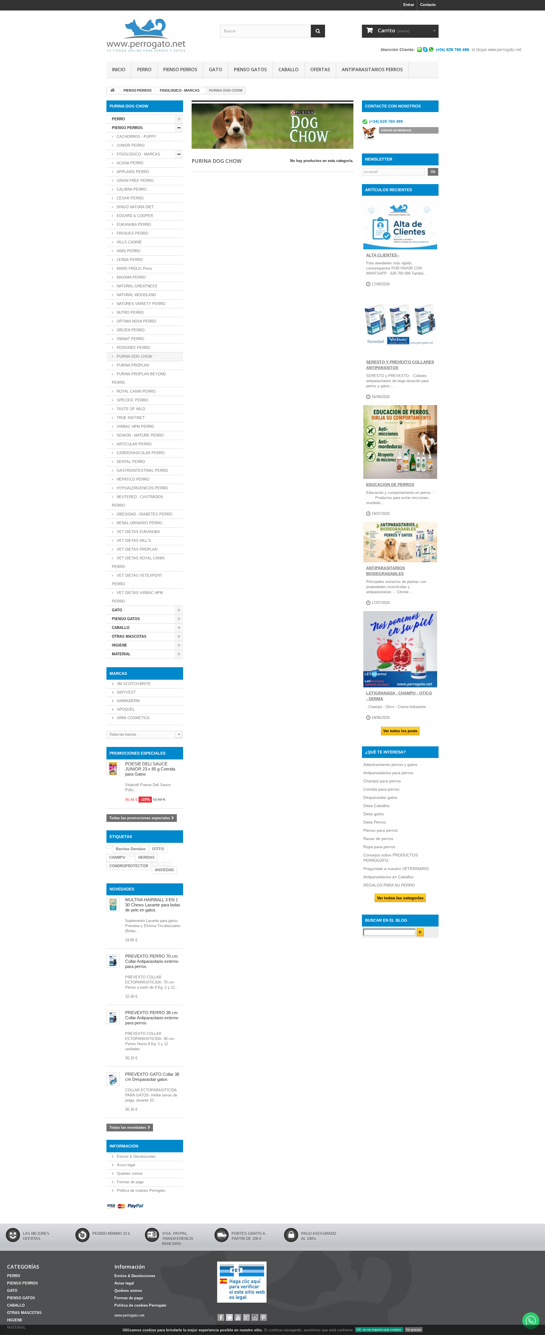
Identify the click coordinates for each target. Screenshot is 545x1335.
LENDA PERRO (129, 260)
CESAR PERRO (130, 198)
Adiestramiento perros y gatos (390, 764)
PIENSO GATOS (250, 69)
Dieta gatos (373, 814)
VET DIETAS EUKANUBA (138, 532)
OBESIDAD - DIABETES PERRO (144, 514)
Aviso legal (125, 1165)
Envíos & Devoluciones (136, 1156)
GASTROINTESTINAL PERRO (142, 470)
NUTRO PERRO (130, 312)
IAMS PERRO (128, 251)
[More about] (109, 846)
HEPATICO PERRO (132, 479)
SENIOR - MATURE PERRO (140, 435)
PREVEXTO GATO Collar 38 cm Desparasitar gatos (152, 1077)
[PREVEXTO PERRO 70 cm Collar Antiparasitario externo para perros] (113, 961)
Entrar (408, 5)
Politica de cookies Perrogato (140, 1190)
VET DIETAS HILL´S (133, 540)
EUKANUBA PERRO (133, 224)
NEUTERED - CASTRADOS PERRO (137, 501)
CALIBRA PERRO (131, 189)
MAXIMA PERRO (131, 277)
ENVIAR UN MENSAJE (396, 130)
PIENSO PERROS (180, 69)
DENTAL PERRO (130, 462)
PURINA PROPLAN (132, 365)
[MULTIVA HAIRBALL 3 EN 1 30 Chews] (113, 904)
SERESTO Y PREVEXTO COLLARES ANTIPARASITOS (400, 365)
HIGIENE (119, 645)
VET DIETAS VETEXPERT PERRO (137, 579)
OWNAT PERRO (130, 339)
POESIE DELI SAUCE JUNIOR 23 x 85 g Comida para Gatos (150, 768)
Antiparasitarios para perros (388, 772)
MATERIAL (121, 654)
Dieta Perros (374, 822)
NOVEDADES (122, 889)
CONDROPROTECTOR (128, 866)
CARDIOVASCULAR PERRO (140, 453)
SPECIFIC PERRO (132, 400)
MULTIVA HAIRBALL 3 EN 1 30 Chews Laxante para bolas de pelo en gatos (152, 904)
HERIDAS (146, 857)
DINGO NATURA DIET (135, 207)
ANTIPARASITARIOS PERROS (372, 69)
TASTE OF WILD (130, 409)
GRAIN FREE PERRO (135, 180)
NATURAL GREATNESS (136, 286)
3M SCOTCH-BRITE (133, 684)
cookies (149, 1330)
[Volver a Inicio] (112, 90)
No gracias (413, 1329)
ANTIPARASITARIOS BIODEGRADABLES (385, 571)
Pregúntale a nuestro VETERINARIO (396, 868)
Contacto (428, 5)
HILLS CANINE (129, 242)
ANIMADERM (128, 701)
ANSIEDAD (164, 870)
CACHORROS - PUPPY (136, 136)
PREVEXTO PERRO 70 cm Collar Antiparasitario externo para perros (151, 961)
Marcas (118, 673)
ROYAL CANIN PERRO (136, 391)
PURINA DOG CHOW (134, 356)
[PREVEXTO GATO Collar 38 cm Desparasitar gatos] (113, 1079)
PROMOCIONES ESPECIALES (137, 753)
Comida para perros (381, 789)
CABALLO (288, 69)
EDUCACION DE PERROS (390, 484)
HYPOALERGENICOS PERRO (142, 488)
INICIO (118, 69)
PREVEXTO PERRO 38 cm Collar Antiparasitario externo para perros (151, 1017)
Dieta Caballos (376, 805)
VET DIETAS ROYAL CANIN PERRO (138, 562)
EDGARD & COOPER (134, 216)
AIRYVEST (126, 692)
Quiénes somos (129, 1173)
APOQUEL (125, 709)
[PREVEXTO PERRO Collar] (113, 1017)
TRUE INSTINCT (130, 418)
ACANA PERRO (129, 163)
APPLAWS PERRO (132, 172)
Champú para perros (382, 781)
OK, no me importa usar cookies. (379, 1329)
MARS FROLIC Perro (134, 268)
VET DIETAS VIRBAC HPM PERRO (137, 597)
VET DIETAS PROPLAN (136, 549)
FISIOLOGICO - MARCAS (138, 154)
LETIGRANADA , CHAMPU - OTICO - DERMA (399, 696)
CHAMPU (117, 857)
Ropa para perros (379, 847)
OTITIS (158, 849)
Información (124, 1146)
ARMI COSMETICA (133, 718)
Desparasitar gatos (380, 797)
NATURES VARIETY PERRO (140, 304)
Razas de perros (378, 838)
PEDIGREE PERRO (133, 348)
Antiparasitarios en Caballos (388, 877)
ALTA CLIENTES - (382, 255)
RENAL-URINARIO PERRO (139, 523)
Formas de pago (130, 1182)
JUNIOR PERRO (130, 145)
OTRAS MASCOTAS (129, 636)
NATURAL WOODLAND (136, 295)
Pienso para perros (380, 830)
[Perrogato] (158, 34)
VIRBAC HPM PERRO (135, 426)
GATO (215, 69)
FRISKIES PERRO (132, 233)
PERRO (144, 69)
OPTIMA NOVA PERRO (136, 321)
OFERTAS (320, 69)
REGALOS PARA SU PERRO (389, 885)
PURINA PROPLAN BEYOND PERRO (139, 378)
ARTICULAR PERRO (134, 444)
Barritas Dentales (131, 849)
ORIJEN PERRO (130, 330)
